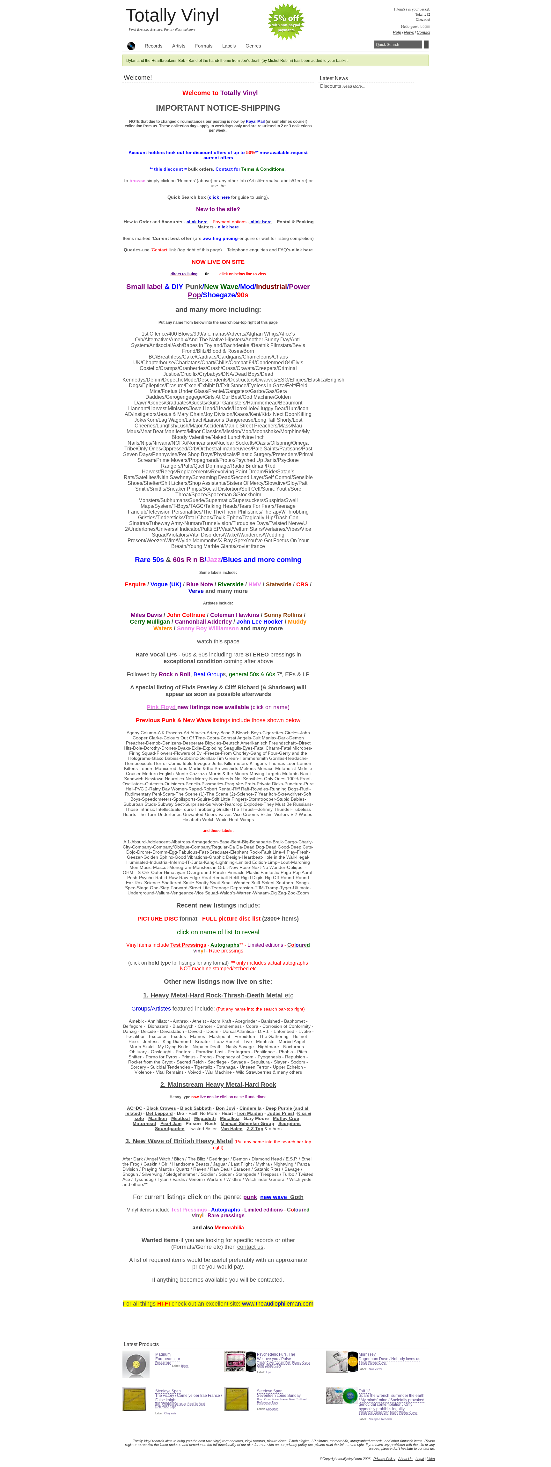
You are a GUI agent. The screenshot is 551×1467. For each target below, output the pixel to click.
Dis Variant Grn (378, 1412)
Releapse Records (380, 1419)
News (409, 32)
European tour (167, 1359)
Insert (394, 1412)
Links (431, 1459)
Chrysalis (170, 1413)
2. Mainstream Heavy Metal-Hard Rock (218, 1084)
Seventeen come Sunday (279, 1395)
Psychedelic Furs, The (276, 1354)
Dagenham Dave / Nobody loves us (389, 1359)
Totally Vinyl (172, 15)
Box (157, 1403)
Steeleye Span (168, 1391)
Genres (253, 45)
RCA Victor (375, 1369)
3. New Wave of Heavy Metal (179, 1141)
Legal (419, 1459)
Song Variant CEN (269, 1365)
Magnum (163, 1354)
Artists (179, 45)
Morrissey (367, 1354)
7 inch (261, 1362)
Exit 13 (365, 1391)
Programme (163, 1362)
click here (302, 249)
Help (397, 32)
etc (289, 995)
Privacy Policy (384, 1459)
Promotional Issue (174, 1403)
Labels (229, 45)
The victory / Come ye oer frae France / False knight (188, 1397)
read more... (353, 86)
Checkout (423, 19)
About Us (405, 1459)
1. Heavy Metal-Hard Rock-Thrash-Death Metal (214, 995)
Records (154, 45)
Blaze (184, 1365)
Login (425, 26)
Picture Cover (301, 1362)
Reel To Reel (196, 1403)
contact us (250, 1247)
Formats (204, 45)
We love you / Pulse (274, 1359)
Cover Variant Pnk (278, 1362)
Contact (423, 32)
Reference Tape (165, 1407)
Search (426, 44)
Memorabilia (229, 1227)
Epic (269, 1372)
